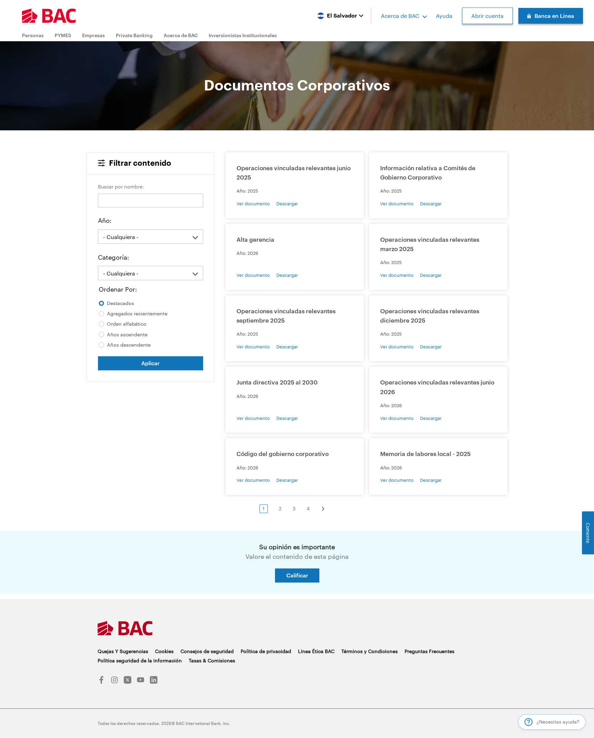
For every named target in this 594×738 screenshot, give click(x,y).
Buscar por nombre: (121, 186)
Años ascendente (127, 334)
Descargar (287, 203)
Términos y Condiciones (369, 651)
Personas (33, 35)
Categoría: (113, 257)
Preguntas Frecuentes (429, 651)
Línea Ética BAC (316, 651)
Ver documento (253, 203)
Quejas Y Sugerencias (123, 651)
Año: (104, 220)
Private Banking (134, 35)
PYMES (63, 35)
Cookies (164, 651)
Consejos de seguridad (207, 651)
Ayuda (444, 15)
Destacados (120, 303)
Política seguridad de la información (140, 660)
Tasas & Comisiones (212, 660)
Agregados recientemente (137, 313)
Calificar (297, 575)
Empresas (93, 35)
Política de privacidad (266, 651)
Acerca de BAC (400, 15)
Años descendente (129, 345)
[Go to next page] (328, 508)
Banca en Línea (554, 15)
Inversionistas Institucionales (243, 35)
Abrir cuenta (487, 15)
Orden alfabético (126, 324)
